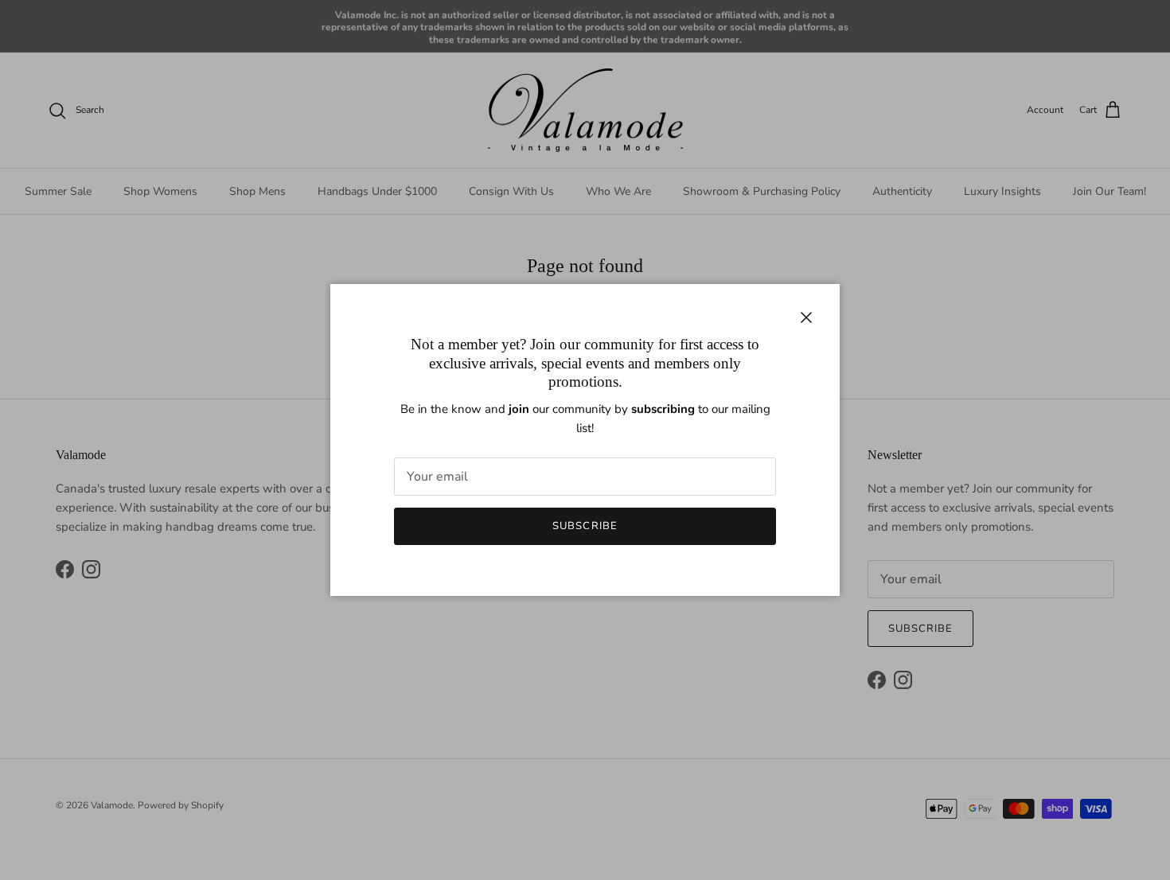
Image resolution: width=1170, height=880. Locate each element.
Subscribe (584, 526)
